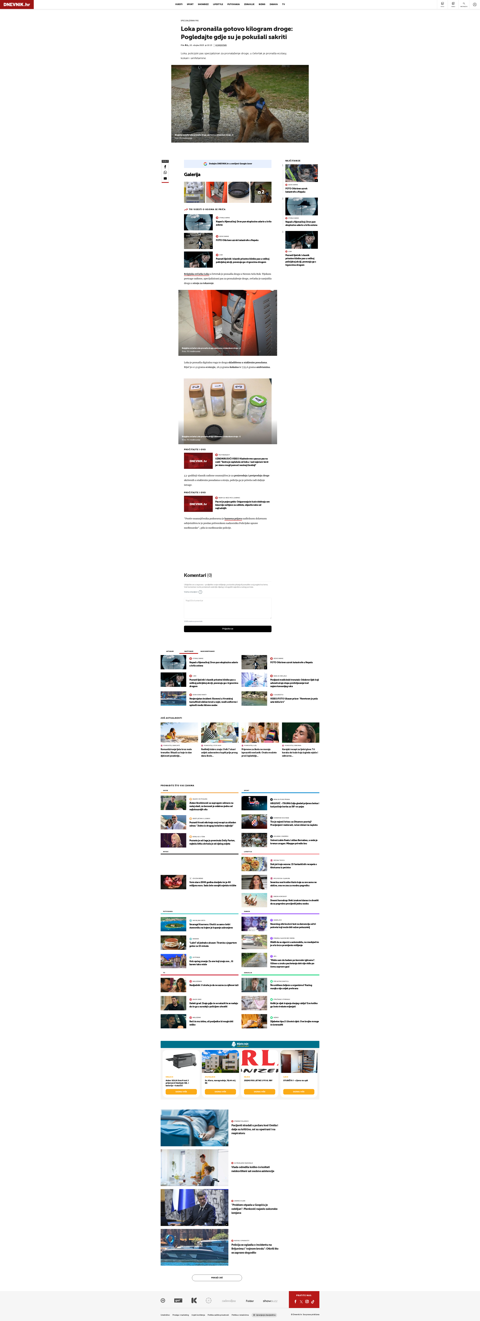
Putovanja (233, 5)
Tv (283, 5)
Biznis (262, 5)
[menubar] (474, 4)
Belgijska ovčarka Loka (196, 274)
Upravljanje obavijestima (266, 1315)
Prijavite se (227, 629)
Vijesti (178, 5)
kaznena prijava (233, 518)
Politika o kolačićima (240, 1315)
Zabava (274, 5)
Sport (190, 5)
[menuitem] (474, 4)
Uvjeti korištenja (198, 1315)
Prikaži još (217, 1278)
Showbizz (203, 5)
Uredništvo (165, 1315)
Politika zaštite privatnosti (218, 1315)
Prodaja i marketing (180, 1315)
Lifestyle (218, 5)
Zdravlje (249, 5)
